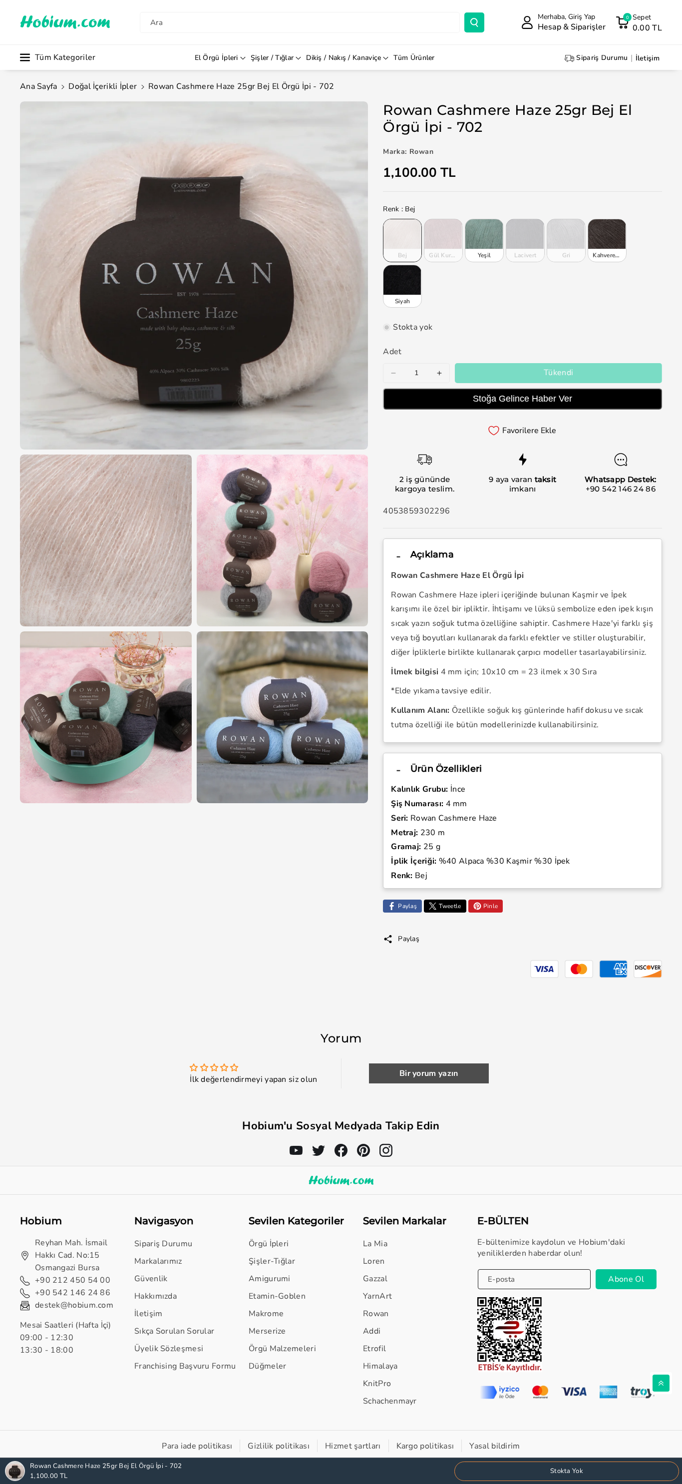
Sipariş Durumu (163, 1243)
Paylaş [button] (408, 939)
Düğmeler (267, 1366)
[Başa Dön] (661, 1383)
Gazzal (375, 1278)
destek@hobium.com (74, 1305)
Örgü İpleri (269, 1243)
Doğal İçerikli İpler (102, 86)
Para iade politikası (197, 1446)
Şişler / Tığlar (272, 57)
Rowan (376, 1313)
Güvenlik (150, 1278)
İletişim (148, 1313)
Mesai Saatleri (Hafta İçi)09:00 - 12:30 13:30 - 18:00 (65, 1338)
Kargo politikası (425, 1446)
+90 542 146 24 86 (621, 489)
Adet (392, 351)
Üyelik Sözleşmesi (168, 1348)
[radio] (402, 240)
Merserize (267, 1331)
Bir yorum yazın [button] (428, 1073)
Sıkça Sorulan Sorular (174, 1331)
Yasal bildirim (494, 1446)
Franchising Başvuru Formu (185, 1366)
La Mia (375, 1243)
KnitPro (377, 1383)
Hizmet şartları (353, 1446)
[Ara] (474, 22)
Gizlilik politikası (279, 1446)
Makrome (266, 1313)
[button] (639, 22)
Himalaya (380, 1366)
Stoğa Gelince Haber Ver (522, 399)
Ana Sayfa (38, 86)
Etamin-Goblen (277, 1296)
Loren (374, 1261)
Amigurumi (270, 1278)
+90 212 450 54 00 (72, 1280)
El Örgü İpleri (216, 57)
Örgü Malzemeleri (282, 1348)
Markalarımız (158, 1261)
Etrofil (374, 1348)
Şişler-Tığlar (272, 1261)
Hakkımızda (155, 1296)
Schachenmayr (390, 1401)
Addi (371, 1331)
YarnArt (377, 1296)
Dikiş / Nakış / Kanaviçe (343, 57)
